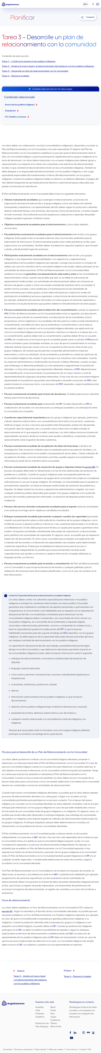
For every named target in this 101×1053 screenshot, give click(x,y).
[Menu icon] (97, 4)
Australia (39, 1007)
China (53, 1010)
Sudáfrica (39, 1017)
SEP (36, 837)
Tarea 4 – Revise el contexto (15, 75)
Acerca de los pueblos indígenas (19, 104)
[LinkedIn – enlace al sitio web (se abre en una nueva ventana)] (75, 1032)
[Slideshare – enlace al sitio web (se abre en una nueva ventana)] (94, 1032)
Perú (52, 1013)
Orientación (10, 111)
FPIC (6, 313)
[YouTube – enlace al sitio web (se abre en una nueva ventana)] (71, 1037)
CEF (54, 926)
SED (65, 633)
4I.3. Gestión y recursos (15, 117)
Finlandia (39, 1013)
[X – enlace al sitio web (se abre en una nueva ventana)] (79, 1032)
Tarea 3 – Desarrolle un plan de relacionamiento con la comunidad (35, 71)
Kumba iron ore (42, 1023)
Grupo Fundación (57, 1018)
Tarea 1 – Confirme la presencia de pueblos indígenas (28, 61)
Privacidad (7, 1049)
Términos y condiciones (23, 1049)
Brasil (52, 1007)
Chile (37, 1010)
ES (85, 4)
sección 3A (7, 911)
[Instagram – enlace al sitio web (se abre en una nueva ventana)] (84, 1032)
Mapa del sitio (40, 1049)
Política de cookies (56, 1049)
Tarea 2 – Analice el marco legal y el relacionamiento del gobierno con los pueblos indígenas (48, 66)
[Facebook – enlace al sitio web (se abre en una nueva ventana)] (70, 1032)
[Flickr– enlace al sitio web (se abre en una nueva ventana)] (89, 1032)
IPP (60, 404)
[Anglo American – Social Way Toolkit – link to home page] (10, 4)
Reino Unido (55, 1026)
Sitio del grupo (42, 1026)
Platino (53, 1023)
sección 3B (89, 467)
